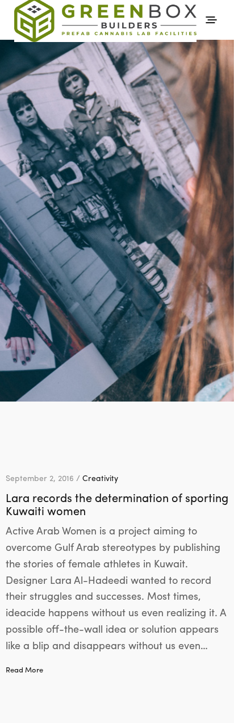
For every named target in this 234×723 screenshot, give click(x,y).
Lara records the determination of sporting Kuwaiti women (117, 504)
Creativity (100, 477)
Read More (24, 670)
